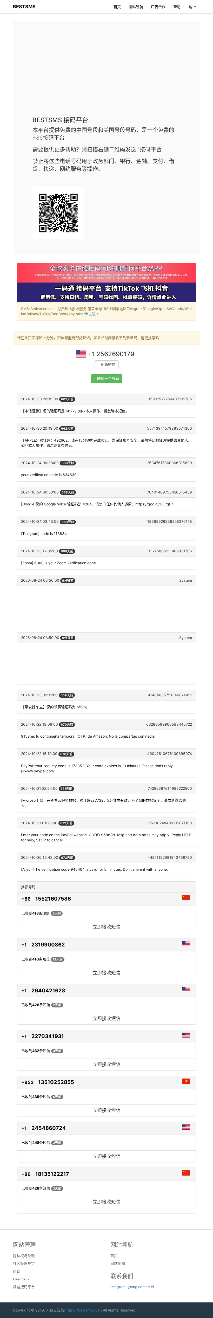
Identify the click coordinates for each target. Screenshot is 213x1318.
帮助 (177, 6)
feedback (21, 1279)
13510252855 (56, 1082)
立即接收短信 (106, 927)
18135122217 (52, 1174)
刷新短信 (108, 365)
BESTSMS (24, 6)
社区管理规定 (24, 1263)
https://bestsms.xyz (82, 1310)
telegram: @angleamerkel (132, 1287)
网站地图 (117, 1263)
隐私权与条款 (24, 1256)
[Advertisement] (106, 72)
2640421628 (48, 990)
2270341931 (47, 1036)
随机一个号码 (108, 379)
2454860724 (48, 1128)
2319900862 (48, 945)
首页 (117, 6)
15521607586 (53, 899)
